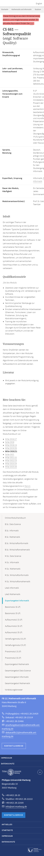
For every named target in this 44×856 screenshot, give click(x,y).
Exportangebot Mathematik (17, 664)
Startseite (4, 9)
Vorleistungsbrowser (14, 689)
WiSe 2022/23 (11, 460)
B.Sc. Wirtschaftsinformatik (16, 543)
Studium (38, 9)
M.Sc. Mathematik (12, 568)
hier (31, 23)
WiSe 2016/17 (11, 439)
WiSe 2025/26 (11, 466)
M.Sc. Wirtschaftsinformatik (17, 575)
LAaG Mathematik (12, 594)
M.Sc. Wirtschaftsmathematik (17, 581)
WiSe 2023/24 (11, 463)
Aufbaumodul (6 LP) (13, 626)
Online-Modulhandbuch (15, 518)
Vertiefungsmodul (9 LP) (15, 645)
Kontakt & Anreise (13, 746)
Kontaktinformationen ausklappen (40, 772)
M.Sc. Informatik (12, 562)
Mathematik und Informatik (21, 9)
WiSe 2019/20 (11, 448)
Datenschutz (7, 764)
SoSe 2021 (9, 454)
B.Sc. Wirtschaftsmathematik (17, 549)
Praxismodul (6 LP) (13, 658)
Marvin (27, 486)
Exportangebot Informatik (17, 600)
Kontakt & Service (13, 815)
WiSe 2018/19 (11, 445)
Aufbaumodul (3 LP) (13, 619)
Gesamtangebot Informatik (17, 677)
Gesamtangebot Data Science (18, 670)
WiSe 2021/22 (11, 457)
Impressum (6, 758)
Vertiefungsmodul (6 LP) (15, 638)
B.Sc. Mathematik (12, 537)
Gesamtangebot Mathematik (17, 683)
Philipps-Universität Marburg (11, 772)
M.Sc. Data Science (13, 556)
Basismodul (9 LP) (12, 613)
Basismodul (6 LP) (12, 607)
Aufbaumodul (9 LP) (13, 632)
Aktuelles (7, 824)
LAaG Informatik (12, 588)
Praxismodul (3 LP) (13, 651)
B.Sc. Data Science (13, 524)
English (39, 3)
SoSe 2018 (9, 442)
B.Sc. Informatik (12, 530)
